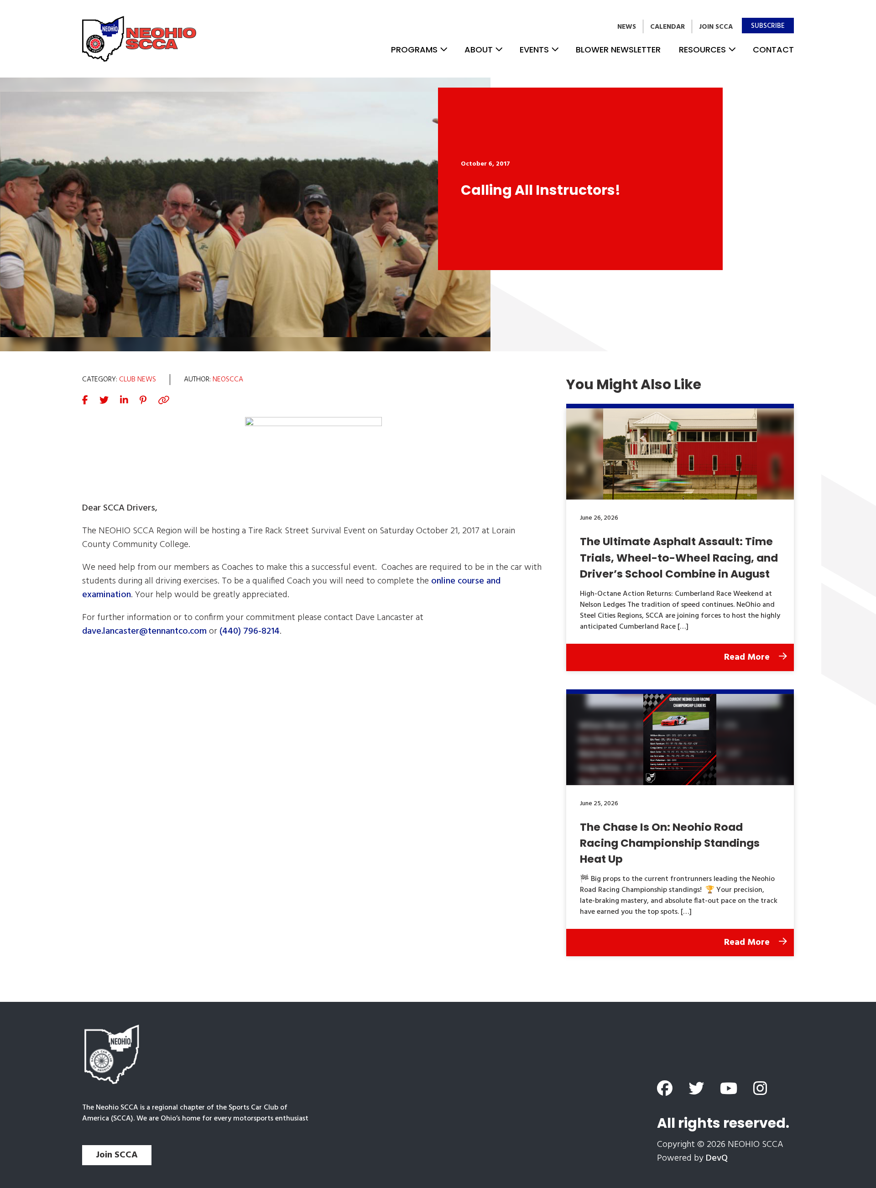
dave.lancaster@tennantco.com (144, 631)
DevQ (717, 1158)
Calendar (667, 26)
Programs (414, 49)
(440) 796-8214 (249, 631)
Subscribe (768, 26)
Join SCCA (716, 26)
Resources (702, 49)
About (478, 49)
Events (534, 49)
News (626, 26)
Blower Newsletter (618, 49)
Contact (773, 49)
